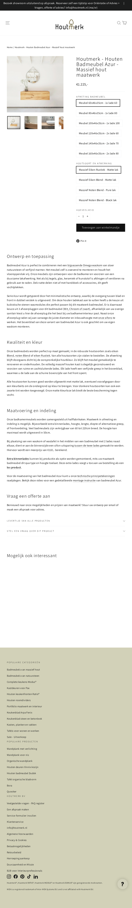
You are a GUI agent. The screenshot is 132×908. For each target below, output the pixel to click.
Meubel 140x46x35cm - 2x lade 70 (99, 143)
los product (14, 467)
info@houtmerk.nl (17, 827)
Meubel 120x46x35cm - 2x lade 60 (99, 133)
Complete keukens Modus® (21, 681)
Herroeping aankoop (18, 858)
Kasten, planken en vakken (21, 724)
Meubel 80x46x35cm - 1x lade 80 (98, 113)
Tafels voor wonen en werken (23, 730)
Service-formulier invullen (21, 815)
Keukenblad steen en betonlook (24, 718)
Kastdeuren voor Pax (18, 688)
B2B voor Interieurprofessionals (24, 870)
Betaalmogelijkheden (19, 846)
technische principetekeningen (96, 476)
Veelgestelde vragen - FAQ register (26, 803)
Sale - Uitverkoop (16, 737)
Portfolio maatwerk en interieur (24, 706)
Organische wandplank (19, 760)
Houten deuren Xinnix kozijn (22, 767)
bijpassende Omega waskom (85, 265)
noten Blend (22, 355)
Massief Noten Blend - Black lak (98, 200)
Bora (9, 785)
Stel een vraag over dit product (30, 531)
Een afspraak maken (18, 809)
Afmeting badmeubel (91, 97)
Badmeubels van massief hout (23, 669)
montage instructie (84, 480)
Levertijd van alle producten (28, 520)
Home (10, 47)
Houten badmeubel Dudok (21, 773)
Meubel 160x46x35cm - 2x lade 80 (99, 153)
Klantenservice (15, 821)
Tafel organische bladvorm (21, 779)
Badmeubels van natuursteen (23, 675)
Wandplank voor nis (18, 754)
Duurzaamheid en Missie (20, 864)
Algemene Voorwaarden (20, 833)
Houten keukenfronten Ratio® (23, 694)
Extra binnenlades (18, 458)
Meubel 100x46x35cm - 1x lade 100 (99, 123)
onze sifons (105, 318)
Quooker (11, 791)
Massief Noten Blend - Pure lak (97, 190)
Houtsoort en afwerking (94, 163)
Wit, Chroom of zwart (76, 309)
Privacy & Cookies (17, 840)
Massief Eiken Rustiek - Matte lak (98, 170)
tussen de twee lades (87, 445)
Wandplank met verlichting (22, 748)
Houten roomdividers (19, 700)
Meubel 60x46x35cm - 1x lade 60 (98, 103)
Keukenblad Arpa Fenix (19, 712)
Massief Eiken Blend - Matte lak (97, 180)
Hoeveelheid (85, 210)
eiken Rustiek (42, 355)
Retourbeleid (14, 852)
